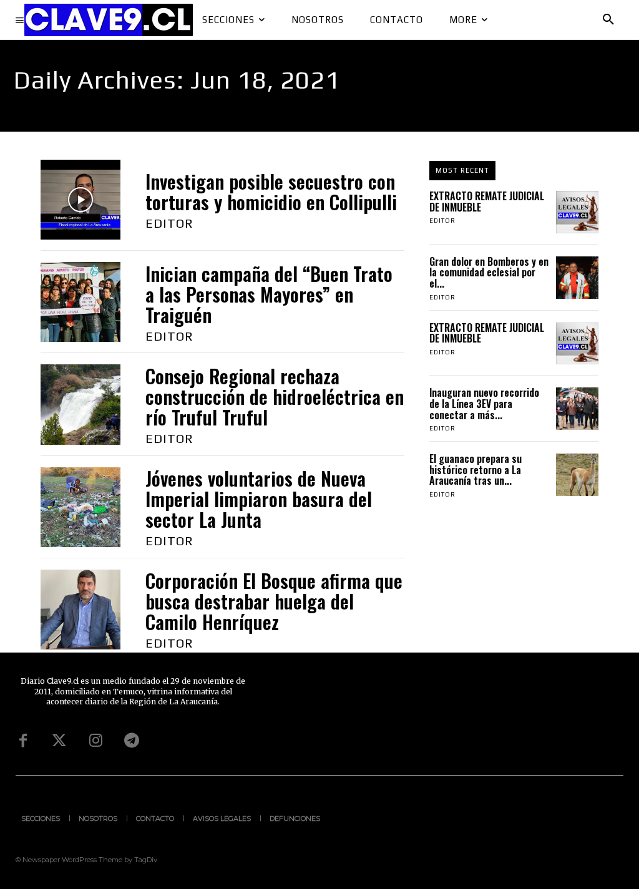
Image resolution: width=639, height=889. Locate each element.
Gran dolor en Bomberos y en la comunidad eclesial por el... (489, 272)
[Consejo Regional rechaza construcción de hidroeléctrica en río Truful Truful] (80, 404)
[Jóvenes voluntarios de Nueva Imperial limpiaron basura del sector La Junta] (80, 507)
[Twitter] (59, 741)
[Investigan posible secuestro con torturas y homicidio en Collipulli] (80, 200)
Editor (169, 223)
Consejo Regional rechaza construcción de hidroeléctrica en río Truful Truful (274, 396)
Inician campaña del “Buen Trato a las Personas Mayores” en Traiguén (269, 294)
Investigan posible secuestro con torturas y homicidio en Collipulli (271, 191)
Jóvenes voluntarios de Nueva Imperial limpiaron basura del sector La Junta (258, 498)
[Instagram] (95, 741)
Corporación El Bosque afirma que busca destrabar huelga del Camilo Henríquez (273, 601)
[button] (608, 20)
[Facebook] (23, 741)
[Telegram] (131, 741)
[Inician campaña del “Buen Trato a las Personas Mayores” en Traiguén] (80, 302)
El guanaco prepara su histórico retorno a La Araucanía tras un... (475, 469)
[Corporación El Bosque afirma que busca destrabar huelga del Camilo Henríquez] (80, 609)
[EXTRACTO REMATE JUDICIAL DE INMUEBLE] (577, 212)
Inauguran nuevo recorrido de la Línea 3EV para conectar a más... (484, 403)
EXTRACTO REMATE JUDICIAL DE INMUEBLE (486, 201)
